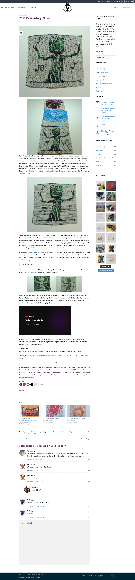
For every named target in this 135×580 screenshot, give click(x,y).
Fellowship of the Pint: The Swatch (108, 118)
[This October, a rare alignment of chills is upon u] (111, 186)
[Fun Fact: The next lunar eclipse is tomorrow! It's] (111, 238)
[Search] (2, 7)
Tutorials (32, 7)
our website (29, 377)
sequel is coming (41, 248)
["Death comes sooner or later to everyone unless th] (111, 217)
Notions (98, 154)
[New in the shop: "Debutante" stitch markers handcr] (111, 259)
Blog (12, 7)
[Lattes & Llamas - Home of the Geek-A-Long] (67, 7)
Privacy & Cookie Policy (90, 576)
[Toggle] (115, 158)
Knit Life (99, 87)
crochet (57, 432)
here (71, 339)
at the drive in (29, 272)
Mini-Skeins (100, 150)
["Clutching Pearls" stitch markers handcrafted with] (100, 238)
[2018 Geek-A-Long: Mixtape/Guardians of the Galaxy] (30, 411)
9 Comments (104, 127)
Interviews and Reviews (104, 84)
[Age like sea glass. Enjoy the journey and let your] (111, 207)
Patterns (99, 91)
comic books (51, 432)
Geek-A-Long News (102, 72)
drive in (75, 432)
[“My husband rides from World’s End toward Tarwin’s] (111, 227)
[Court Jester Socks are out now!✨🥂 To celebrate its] (100, 196)
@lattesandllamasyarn (26, 303)
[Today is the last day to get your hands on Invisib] (100, 248)
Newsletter (117, 1)
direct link (86, 367)
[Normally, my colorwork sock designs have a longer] (100, 186)
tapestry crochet (49, 434)
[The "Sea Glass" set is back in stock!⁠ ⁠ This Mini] (111, 248)
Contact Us (108, 1)
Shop (7, 7)
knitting (28, 434)
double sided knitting (66, 432)
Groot (80, 295)
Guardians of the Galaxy (40, 252)
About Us (100, 1)
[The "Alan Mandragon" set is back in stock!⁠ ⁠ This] (100, 259)
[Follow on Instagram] (125, 1)
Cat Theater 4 (82, 439)
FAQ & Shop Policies (104, 576)
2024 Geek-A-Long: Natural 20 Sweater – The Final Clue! (108, 133)
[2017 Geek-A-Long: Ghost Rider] (78, 411)
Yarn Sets (99, 161)
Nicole (29, 451)
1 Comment (106, 112)
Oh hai (103, 125)
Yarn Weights (100, 165)
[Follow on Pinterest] (132, 1)
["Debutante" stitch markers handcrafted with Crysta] (100, 217)
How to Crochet (101, 76)
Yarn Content (100, 158)
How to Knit (100, 80)
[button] (116, 7)
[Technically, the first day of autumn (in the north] (111, 196)
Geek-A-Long (21, 7)
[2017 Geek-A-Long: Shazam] (54, 411)
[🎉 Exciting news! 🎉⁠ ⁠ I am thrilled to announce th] (100, 207)
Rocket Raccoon (39, 434)
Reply (88, 459)
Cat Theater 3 (27, 439)
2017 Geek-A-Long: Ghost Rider (76, 418)
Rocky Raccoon (25, 173)
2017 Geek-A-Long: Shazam (51, 418)
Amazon (22, 248)
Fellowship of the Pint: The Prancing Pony (108, 103)
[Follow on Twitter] (129, 1)
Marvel (33, 434)
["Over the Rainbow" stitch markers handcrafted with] (100, 227)
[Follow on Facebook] (122, 1)
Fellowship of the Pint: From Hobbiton (108, 109)
